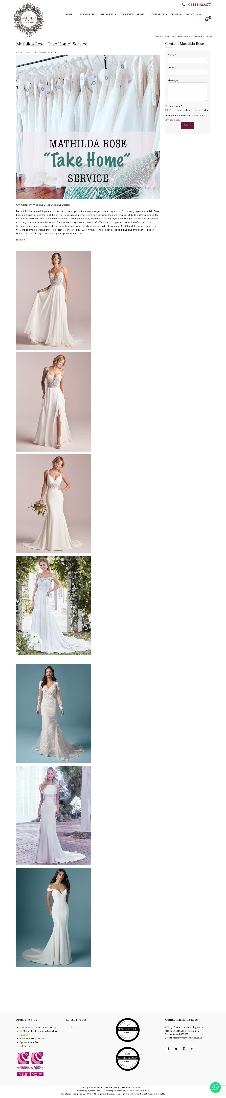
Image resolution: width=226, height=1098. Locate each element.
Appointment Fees (30, 1042)
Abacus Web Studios (138, 1090)
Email (172, 67)
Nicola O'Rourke (48, 52)
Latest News (157, 14)
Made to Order (86, 14)
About (174, 14)
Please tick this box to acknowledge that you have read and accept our (187, 115)
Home (69, 14)
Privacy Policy (173, 105)
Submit (187, 125)
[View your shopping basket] (207, 19)
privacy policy (172, 119)
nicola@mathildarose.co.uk (187, 1037)
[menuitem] (69, 14)
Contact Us (191, 14)
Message (174, 80)
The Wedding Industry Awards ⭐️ (38, 1027)
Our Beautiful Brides (132, 14)
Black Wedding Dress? (32, 1038)
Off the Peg (106, 14)
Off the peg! (26, 1045)
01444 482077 (180, 1034)
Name (172, 54)
